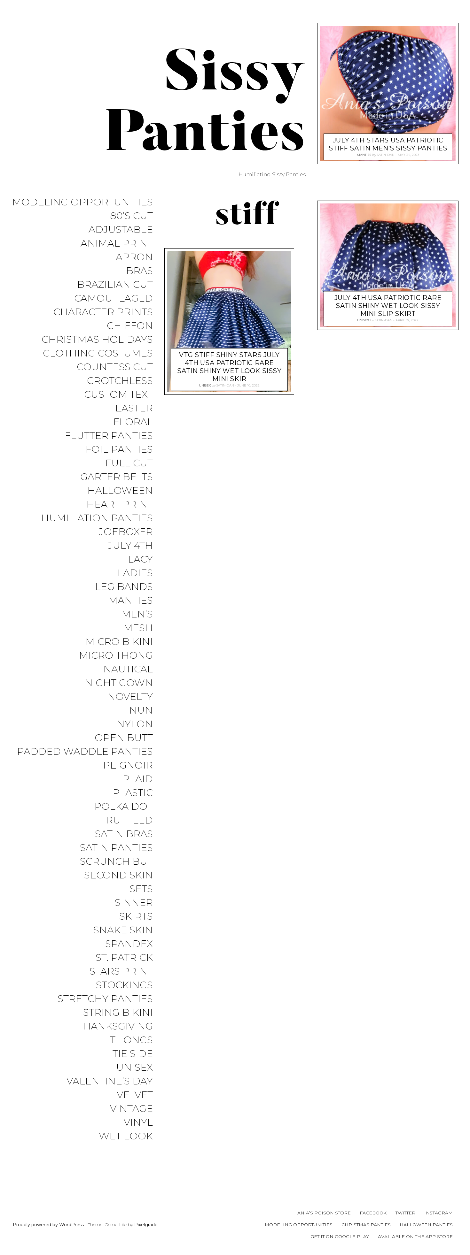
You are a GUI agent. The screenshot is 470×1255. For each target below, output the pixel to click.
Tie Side (133, 1054)
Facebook (373, 1213)
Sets (141, 889)
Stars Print (121, 971)
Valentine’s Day (110, 1081)
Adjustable (121, 229)
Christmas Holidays (97, 339)
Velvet (135, 1095)
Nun (141, 710)
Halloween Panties (426, 1225)
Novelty (130, 696)
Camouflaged (113, 298)
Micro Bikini (119, 641)
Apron (134, 257)
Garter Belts (116, 477)
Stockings (124, 985)
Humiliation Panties (97, 518)
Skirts (136, 916)
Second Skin (118, 875)
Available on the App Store (415, 1236)
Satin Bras (124, 834)
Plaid (137, 779)
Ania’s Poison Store (324, 1213)
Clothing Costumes (98, 353)
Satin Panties (116, 847)
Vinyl (138, 1122)
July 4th (130, 545)
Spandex (129, 944)
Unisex (134, 1067)
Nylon (135, 724)
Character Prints (103, 312)
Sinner (134, 902)
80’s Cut (131, 216)
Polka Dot (123, 806)
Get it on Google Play (339, 1236)
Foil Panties (119, 449)
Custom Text (118, 394)
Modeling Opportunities (82, 202)
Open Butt (124, 738)
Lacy (140, 559)
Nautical (128, 669)
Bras (139, 271)
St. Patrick (124, 957)
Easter (134, 408)
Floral (133, 422)
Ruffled (129, 820)
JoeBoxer (126, 532)
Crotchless (120, 380)
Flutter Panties (109, 435)
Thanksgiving (115, 1026)
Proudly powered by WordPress (48, 1225)
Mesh (138, 628)
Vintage (131, 1108)
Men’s (137, 614)
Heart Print (119, 504)
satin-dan (225, 385)
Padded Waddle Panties (85, 751)
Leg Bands (124, 587)
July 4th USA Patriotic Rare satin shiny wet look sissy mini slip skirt (388, 306)
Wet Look (126, 1136)
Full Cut (129, 463)
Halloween (120, 490)
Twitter (405, 1213)
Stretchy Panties (105, 999)
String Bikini (118, 1012)
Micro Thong (116, 655)
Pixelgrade (146, 1225)
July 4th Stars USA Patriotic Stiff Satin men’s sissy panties (388, 144)
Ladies (135, 573)
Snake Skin (123, 930)
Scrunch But (116, 861)
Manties (130, 600)
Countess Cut (115, 367)
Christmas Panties (366, 1225)
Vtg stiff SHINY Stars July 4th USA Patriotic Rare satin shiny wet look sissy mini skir (229, 367)
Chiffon (130, 326)
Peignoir (128, 765)
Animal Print (117, 243)
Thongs (131, 1040)
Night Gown (119, 683)
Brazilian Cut (115, 284)
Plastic (133, 793)
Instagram (438, 1213)
